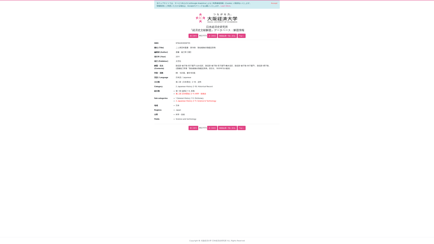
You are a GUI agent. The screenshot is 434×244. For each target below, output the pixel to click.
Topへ (241, 36)
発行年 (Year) (160, 56)
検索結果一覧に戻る (227, 36)
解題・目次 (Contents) (159, 67)
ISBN (156, 43)
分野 (156, 114)
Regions (158, 110)
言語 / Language (161, 77)
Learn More (225, 6)
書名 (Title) (159, 47)
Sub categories (161, 98)
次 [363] (212, 36)
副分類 (157, 91)
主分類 (157, 82)
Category (158, 86)
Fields (156, 119)
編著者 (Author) (161, 52)
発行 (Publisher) (161, 61)
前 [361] (193, 36)
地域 (156, 105)
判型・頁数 (158, 73)
